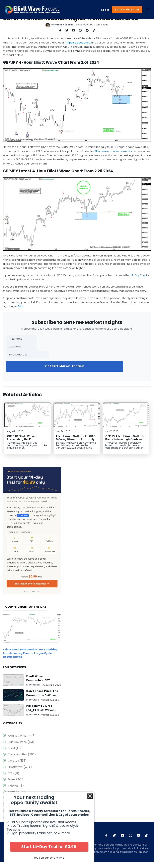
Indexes (16, 786)
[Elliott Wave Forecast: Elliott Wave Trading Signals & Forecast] (32, 10)
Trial (20, 306)
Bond (14, 748)
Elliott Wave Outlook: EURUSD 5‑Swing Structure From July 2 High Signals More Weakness (76, 439)
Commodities (22, 754)
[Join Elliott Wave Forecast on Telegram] (138, 835)
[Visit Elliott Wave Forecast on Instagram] (130, 835)
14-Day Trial (138, 275)
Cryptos (17, 761)
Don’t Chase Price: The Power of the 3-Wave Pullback (42, 695)
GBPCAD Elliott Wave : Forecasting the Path (21, 437)
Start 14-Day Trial (127, 9)
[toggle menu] (148, 9)
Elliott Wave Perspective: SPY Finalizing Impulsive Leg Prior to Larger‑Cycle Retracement (30, 653)
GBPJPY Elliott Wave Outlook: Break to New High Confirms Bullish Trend (125, 439)
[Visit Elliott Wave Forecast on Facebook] (106, 835)
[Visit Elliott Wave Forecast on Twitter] (114, 835)
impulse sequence (78, 42)
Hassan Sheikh (63, 24)
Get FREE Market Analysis (64, 366)
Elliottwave (20, 767)
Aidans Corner (22, 736)
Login (105, 9)
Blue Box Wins (21, 742)
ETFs (13, 773)
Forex (16, 779)
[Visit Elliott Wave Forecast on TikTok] (146, 835)
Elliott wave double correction (114, 151)
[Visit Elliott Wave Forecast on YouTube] (122, 835)
